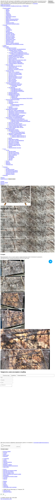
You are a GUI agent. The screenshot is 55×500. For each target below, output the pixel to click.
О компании (6, 458)
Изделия (5, 452)
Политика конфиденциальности (10, 465)
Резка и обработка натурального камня (12, 474)
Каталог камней (7, 451)
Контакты (5, 175)
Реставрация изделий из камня (10, 476)
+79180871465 (25, 5)
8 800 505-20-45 (4, 178)
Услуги (4, 469)
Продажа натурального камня (10, 470)
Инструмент (6, 455)
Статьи (4, 459)
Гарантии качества (7, 462)
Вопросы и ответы (7, 464)
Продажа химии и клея (8, 472)
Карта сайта (6, 467)
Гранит (4, 482)
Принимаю (50, 1)
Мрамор (5, 481)
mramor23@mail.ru (7, 491)
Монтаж (5, 478)
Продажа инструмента (8, 471)
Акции (4, 45)
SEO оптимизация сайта (6, 498)
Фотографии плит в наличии (9, 487)
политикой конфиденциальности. (41, 442)
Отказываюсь (51, 2)
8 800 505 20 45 (6, 490)
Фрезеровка (6, 475)
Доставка (5, 463)
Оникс (4, 483)
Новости (5, 461)
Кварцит (5, 484)
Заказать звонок (11, 178)
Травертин (5, 486)
